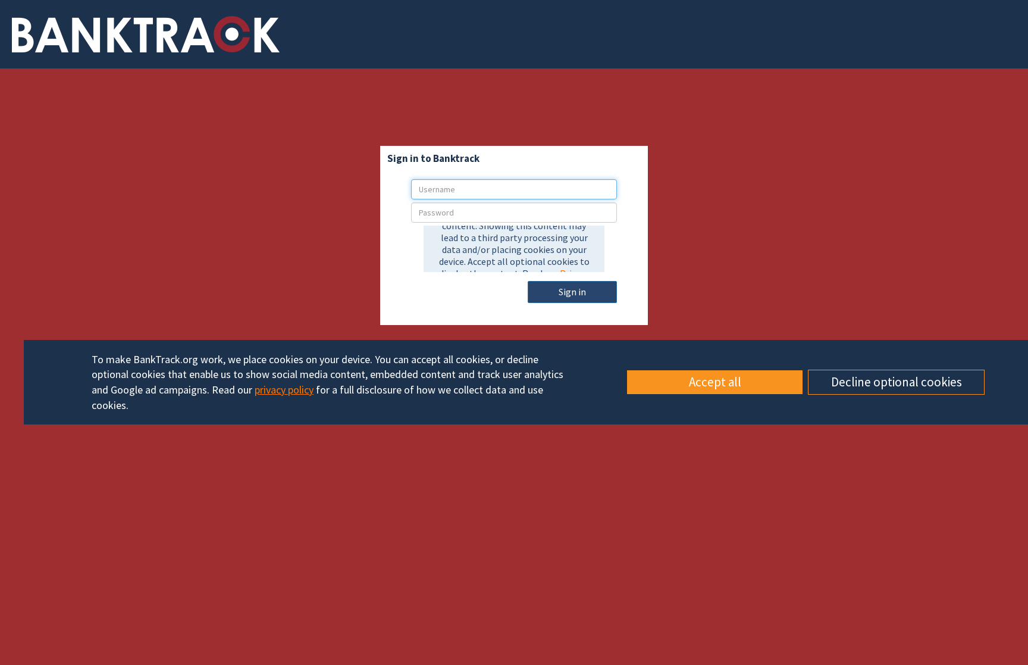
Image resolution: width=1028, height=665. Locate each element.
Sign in (572, 292)
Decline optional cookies (896, 382)
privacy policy (284, 389)
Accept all (715, 382)
